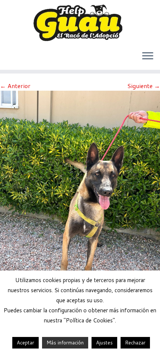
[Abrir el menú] (147, 56)
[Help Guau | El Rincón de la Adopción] (80, 22)
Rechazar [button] (135, 342)
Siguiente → (143, 85)
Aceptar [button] (25, 342)
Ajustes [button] (104, 342)
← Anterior (15, 85)
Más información (65, 342)
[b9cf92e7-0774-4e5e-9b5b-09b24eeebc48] (80, 196)
